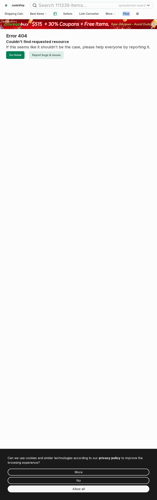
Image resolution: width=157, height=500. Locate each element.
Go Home (15, 55)
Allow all (78, 489)
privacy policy (109, 458)
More (109, 13)
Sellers (67, 13)
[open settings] (137, 14)
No (78, 480)
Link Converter (89, 13)
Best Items (37, 13)
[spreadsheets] (55, 14)
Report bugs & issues (46, 55)
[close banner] (153, 24)
